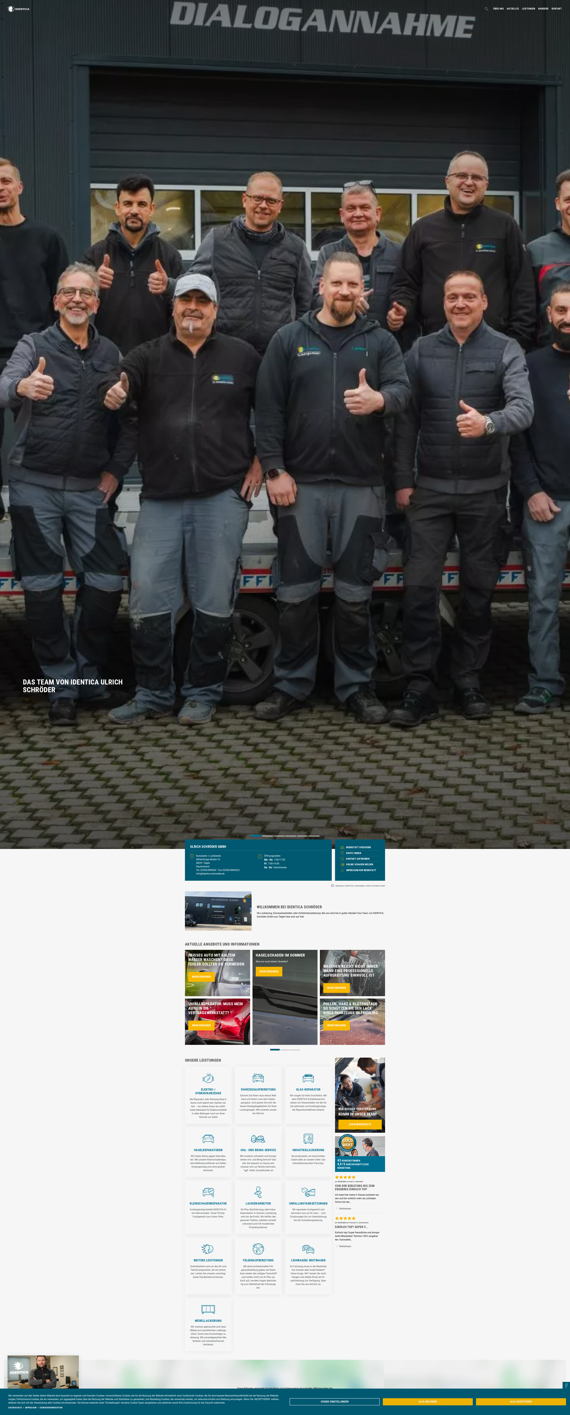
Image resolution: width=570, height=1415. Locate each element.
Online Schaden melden (359, 864)
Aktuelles (513, 9)
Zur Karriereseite (360, 1124)
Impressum (31, 1407)
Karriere (543, 9)
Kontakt (557, 9)
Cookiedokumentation (51, 1407)
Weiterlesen (345, 1208)
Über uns (498, 9)
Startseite (339, 886)
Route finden (353, 853)
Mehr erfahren (201, 976)
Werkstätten (360, 886)
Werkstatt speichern (358, 847)
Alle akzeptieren (521, 1401)
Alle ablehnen (428, 1401)
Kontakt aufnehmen (357, 858)
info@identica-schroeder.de (210, 873)
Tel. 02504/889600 (206, 870)
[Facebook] (566, 1386)
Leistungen (528, 9)
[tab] (256, 836)
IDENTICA (349, 886)
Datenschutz (15, 1407)
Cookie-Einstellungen (335, 1401)
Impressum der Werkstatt (361, 870)
